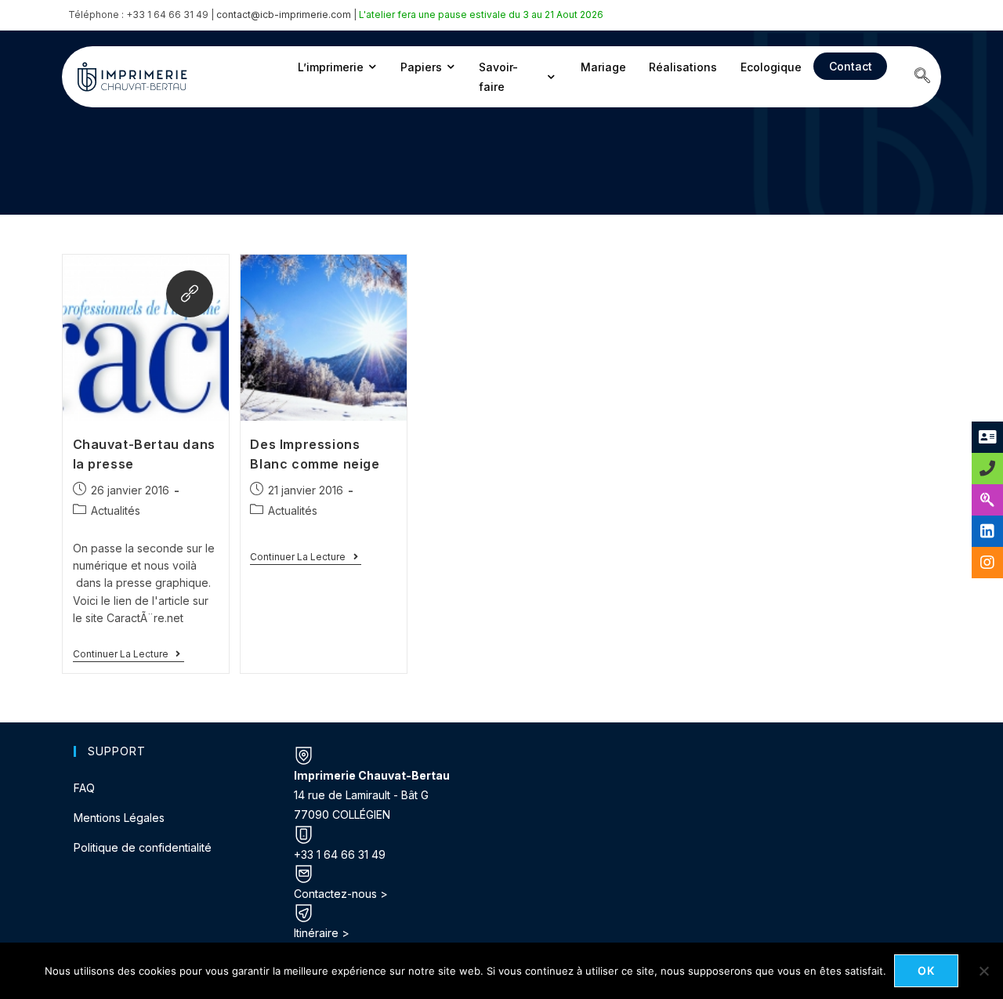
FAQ (84, 787)
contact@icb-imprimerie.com (283, 14)
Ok (927, 970)
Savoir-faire (498, 76)
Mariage (603, 67)
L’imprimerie (331, 67)
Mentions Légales (119, 817)
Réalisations (683, 67)
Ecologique (771, 67)
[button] (922, 76)
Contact (850, 66)
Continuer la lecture (128, 654)
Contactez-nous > (341, 893)
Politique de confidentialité (143, 847)
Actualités (115, 510)
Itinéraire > (321, 932)
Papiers (421, 67)
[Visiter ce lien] (189, 293)
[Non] (983, 971)
